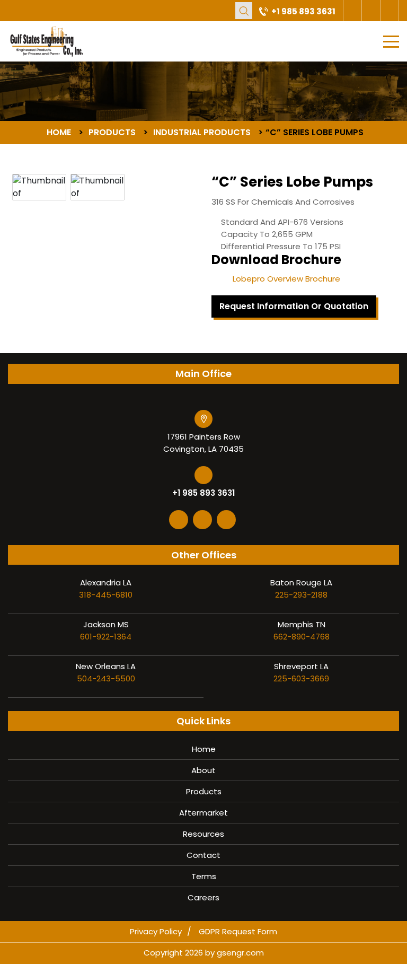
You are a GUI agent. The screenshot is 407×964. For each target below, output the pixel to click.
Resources (203, 833)
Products (204, 791)
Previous (26, 167)
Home (204, 749)
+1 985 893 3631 (303, 11)
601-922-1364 (105, 636)
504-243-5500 (106, 678)
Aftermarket (203, 812)
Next (164, 167)
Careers (203, 897)
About (203, 770)
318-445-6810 (105, 594)
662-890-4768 (301, 636)
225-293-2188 (301, 594)
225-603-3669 (301, 678)
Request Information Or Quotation (293, 306)
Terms (203, 876)
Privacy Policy (156, 931)
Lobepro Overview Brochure (286, 278)
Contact (203, 855)
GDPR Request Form (238, 931)
